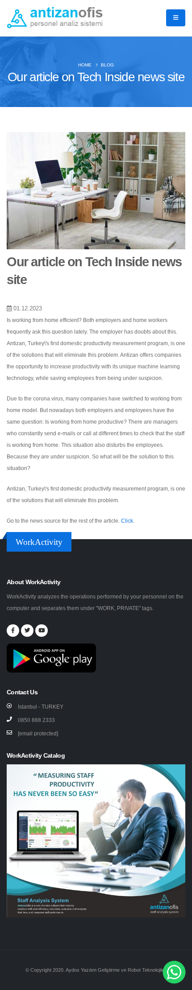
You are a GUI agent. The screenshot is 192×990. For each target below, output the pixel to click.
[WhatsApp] (174, 971)
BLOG (107, 64)
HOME (85, 64)
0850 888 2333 (36, 720)
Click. (127, 521)
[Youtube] (41, 630)
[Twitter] (27, 630)
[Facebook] (13, 630)
